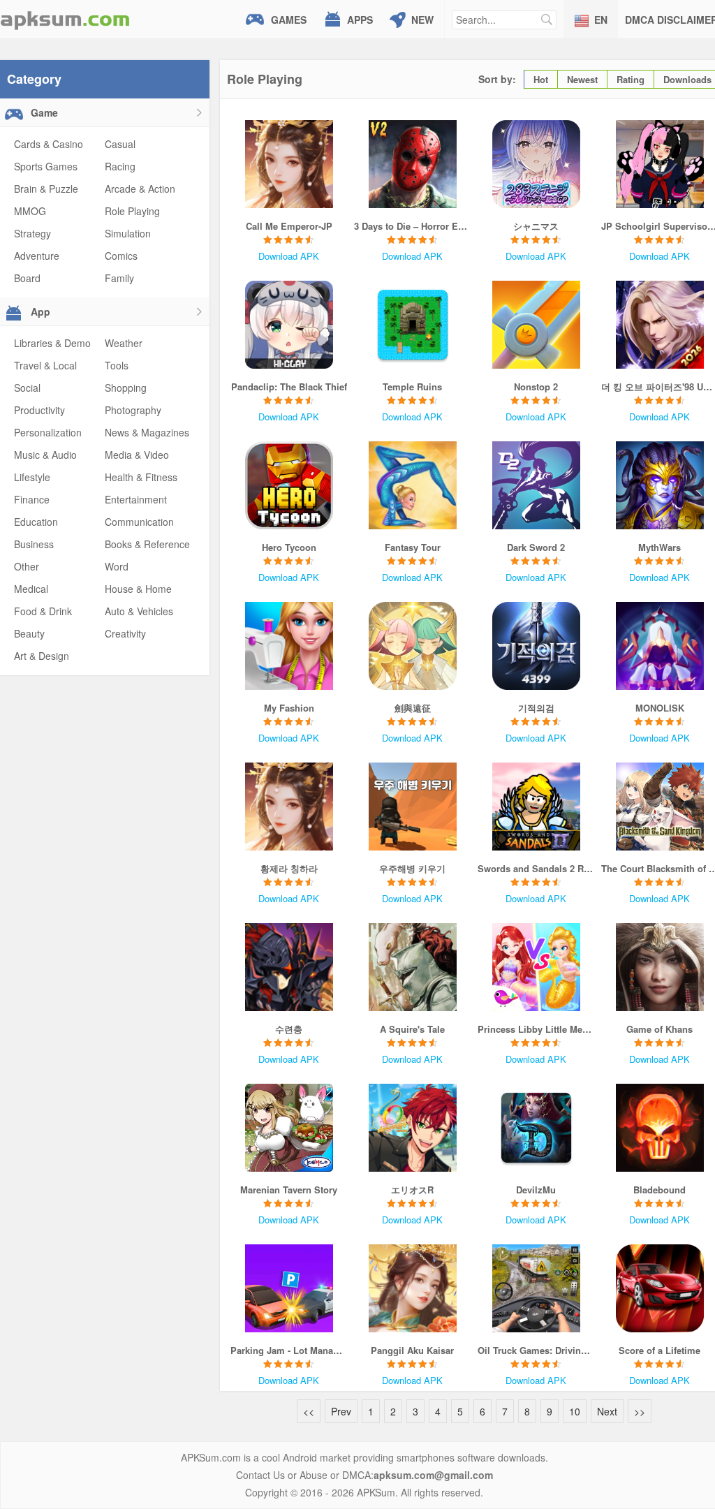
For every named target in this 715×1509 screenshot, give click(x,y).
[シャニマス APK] (536, 164)
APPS (360, 20)
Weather (123, 343)
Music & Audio (45, 455)
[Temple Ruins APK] (412, 325)
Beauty (29, 633)
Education (36, 522)
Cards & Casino (48, 144)
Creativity (125, 633)
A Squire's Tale (412, 1029)
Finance (32, 499)
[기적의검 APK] (536, 646)
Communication (139, 522)
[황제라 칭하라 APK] (288, 806)
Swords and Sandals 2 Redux (536, 868)
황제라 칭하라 (289, 868)
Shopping (126, 388)
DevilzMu (536, 1189)
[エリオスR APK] (412, 1128)
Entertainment (136, 499)
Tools (116, 365)
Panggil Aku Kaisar (412, 1350)
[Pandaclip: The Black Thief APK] (288, 325)
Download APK (288, 256)
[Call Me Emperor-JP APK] (288, 164)
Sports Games (46, 166)
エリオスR (412, 1189)
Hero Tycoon (289, 547)
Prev (341, 1411)
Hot (540, 79)
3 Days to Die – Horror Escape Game (412, 226)
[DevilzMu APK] (536, 1128)
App (39, 311)
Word (116, 566)
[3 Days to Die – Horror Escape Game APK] (412, 164)
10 (574, 1411)
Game (43, 112)
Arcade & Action (140, 189)
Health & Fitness (141, 477)
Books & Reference (147, 544)
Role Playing (132, 211)
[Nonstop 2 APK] (536, 325)
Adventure (36, 256)
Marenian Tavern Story (288, 1189)
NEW (422, 20)
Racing (120, 166)
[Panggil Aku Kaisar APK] (412, 1288)
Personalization (48, 432)
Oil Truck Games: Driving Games (536, 1350)
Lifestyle (32, 477)
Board (27, 278)
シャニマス (536, 226)
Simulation (128, 233)
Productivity (39, 410)
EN (600, 20)
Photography (133, 410)
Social (27, 388)
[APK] (65, 19)
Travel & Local (45, 365)
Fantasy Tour (413, 547)
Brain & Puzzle (46, 189)
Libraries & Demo (52, 343)
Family (119, 278)
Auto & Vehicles (139, 611)
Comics (121, 256)
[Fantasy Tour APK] (412, 485)
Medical (31, 589)
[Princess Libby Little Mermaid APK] (536, 967)
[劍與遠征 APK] (412, 646)
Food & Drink (43, 611)
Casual (120, 144)
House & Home (138, 589)
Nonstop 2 (536, 386)
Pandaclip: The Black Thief (289, 386)
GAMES (289, 20)
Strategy (32, 233)
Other (26, 566)
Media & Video (137, 455)
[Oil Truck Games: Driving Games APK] (536, 1288)
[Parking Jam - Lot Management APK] (288, 1288)
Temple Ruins (412, 386)
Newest (582, 79)
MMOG (30, 211)
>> (639, 1411)
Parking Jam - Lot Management (288, 1350)
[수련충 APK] (288, 967)
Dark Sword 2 (536, 547)
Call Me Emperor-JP (289, 226)
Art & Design (41, 656)
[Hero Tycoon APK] (288, 485)
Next (607, 1411)
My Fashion (289, 707)
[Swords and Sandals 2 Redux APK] (536, 806)
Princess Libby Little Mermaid (536, 1029)
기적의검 (536, 707)
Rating (630, 79)
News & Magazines (147, 432)
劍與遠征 (413, 707)
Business (34, 544)
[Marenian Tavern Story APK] (288, 1128)
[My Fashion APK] (288, 646)
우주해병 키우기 (412, 868)
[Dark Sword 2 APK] (536, 485)
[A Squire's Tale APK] (412, 967)
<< (308, 1411)
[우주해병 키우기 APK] (412, 806)
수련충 (288, 1029)
